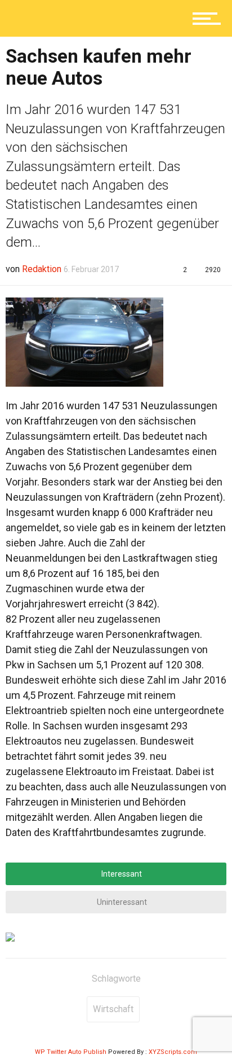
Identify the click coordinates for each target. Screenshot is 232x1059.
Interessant (121, 873)
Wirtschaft (113, 1009)
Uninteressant (121, 902)
